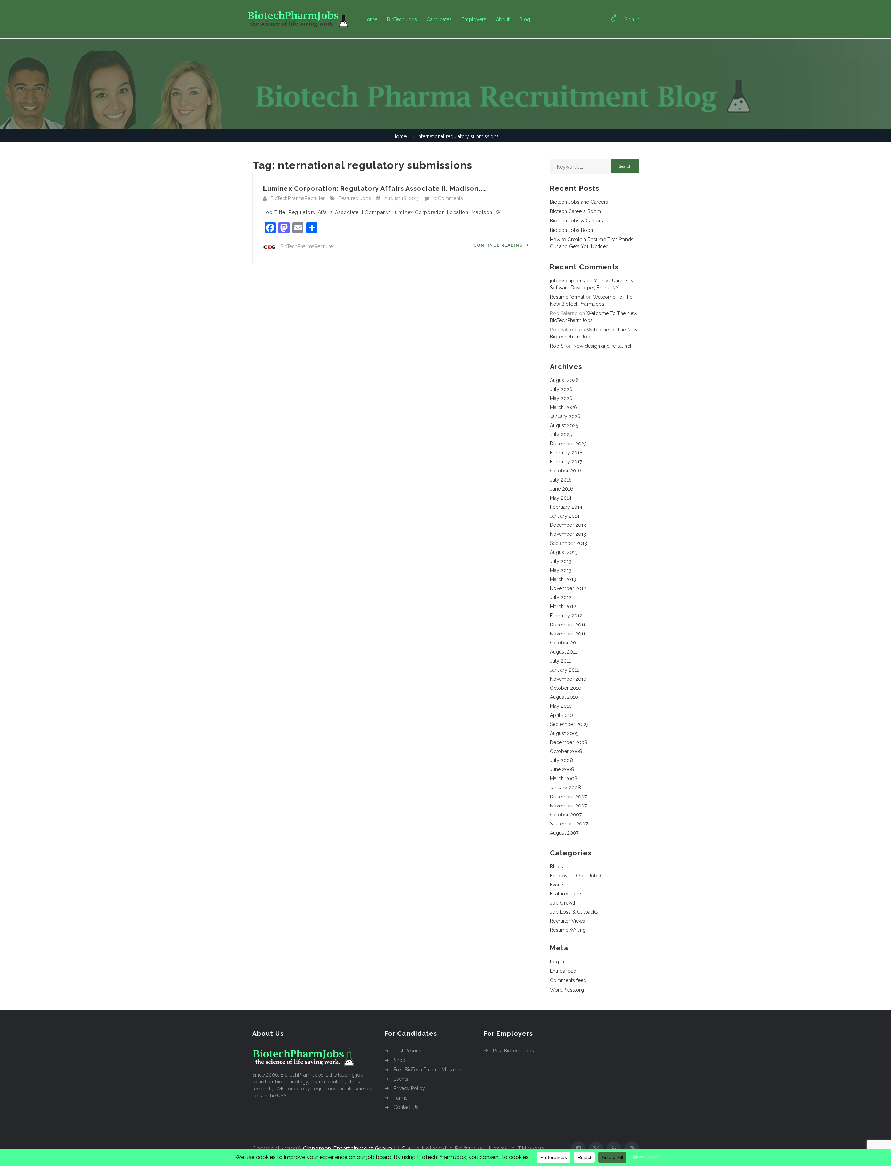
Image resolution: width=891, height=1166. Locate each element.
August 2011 (563, 652)
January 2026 (565, 416)
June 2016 (561, 489)
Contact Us (406, 1107)
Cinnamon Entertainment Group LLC (354, 1148)
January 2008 (565, 787)
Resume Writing (568, 930)
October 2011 (565, 642)
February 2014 (566, 507)
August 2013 (564, 552)
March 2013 (563, 579)
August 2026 (564, 380)
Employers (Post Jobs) (575, 875)
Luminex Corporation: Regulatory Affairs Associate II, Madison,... (374, 188)
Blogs (556, 866)
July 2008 (561, 760)
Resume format (567, 297)
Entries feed (563, 971)
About (503, 19)
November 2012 (568, 588)
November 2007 (568, 805)
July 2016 (561, 480)
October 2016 (565, 471)
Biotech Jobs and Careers (579, 202)
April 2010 (561, 715)
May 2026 (561, 398)
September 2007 (569, 824)
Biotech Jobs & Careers (576, 221)
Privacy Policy (409, 1088)
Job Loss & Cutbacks (574, 912)
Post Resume (408, 1051)
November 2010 (568, 679)
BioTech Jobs (402, 19)
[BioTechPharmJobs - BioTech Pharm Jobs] (302, 19)
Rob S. (557, 346)
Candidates (439, 19)
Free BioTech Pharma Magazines (430, 1069)
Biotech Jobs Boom (572, 230)
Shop (399, 1060)
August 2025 (564, 425)
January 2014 (564, 516)
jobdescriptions (567, 280)
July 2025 (561, 434)
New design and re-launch (603, 346)
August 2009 (564, 733)
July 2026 (561, 389)
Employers (474, 19)
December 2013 (568, 525)
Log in (557, 961)
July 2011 (560, 661)
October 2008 (566, 751)
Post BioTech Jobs (513, 1051)
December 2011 (567, 624)
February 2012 (566, 615)
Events (557, 884)
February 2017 (566, 461)
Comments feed (568, 980)
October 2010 (565, 688)
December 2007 (568, 796)
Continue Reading (499, 245)
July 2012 (560, 597)
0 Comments (448, 198)
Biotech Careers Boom (575, 211)
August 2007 (564, 833)
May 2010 (561, 706)
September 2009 (569, 724)
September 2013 (568, 543)
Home (370, 19)
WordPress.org (567, 990)
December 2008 (569, 742)
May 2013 (560, 570)
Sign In (631, 19)
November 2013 (568, 534)
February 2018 (566, 452)
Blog (524, 19)
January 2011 (564, 670)
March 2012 (563, 606)
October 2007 (566, 814)
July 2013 (560, 561)
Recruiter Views (567, 921)
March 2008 (563, 778)
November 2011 (567, 633)
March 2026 (563, 407)
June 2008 (562, 769)
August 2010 (564, 697)
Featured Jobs (355, 198)
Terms (401, 1098)
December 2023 (568, 443)
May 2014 (560, 498)
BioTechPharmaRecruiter (297, 198)
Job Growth (563, 903)
